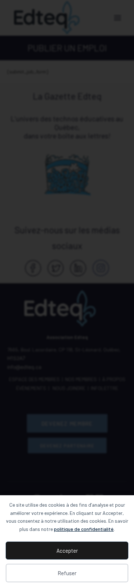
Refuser (67, 573)
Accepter (67, 550)
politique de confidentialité (84, 529)
